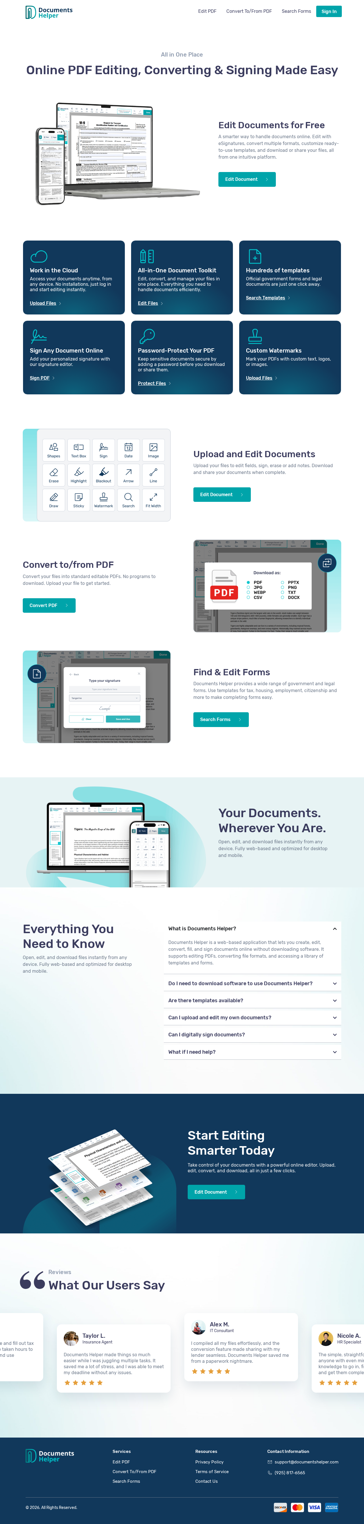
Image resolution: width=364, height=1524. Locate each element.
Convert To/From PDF (249, 11)
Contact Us (206, 1481)
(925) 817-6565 (290, 1472)
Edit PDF (207, 11)
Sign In (329, 11)
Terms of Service (212, 1471)
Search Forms (296, 11)
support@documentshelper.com (306, 1462)
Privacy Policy (209, 1462)
